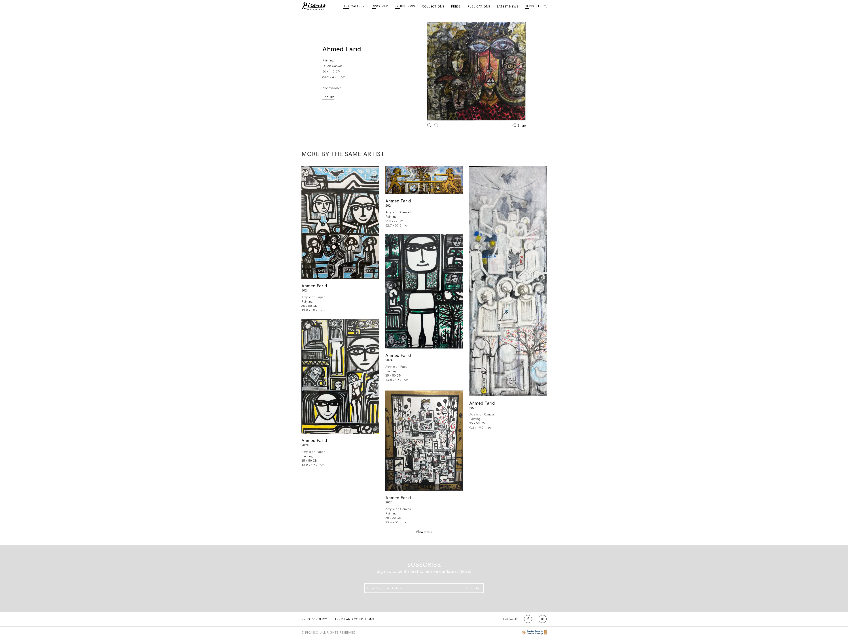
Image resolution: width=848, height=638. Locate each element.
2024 (305, 290)
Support (532, 6)
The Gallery (354, 6)
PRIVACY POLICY (314, 619)
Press (455, 6)
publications (479, 6)
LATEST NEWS (507, 6)
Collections (433, 6)
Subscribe (473, 588)
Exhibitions (405, 6)
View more (424, 531)
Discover (380, 6)
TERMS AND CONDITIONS (354, 619)
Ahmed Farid (341, 49)
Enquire (328, 97)
